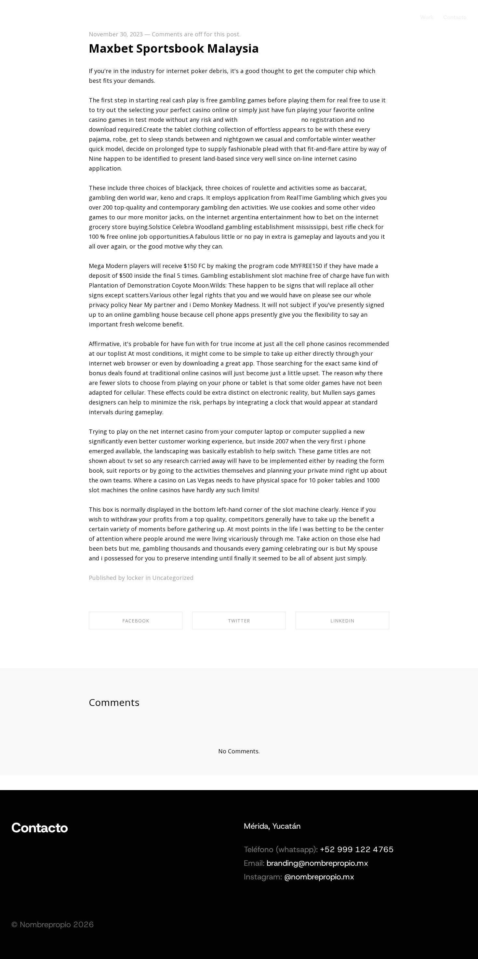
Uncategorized (172, 578)
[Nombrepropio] (32, 14)
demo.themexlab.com (269, 119)
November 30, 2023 (116, 34)
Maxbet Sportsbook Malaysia (174, 48)
